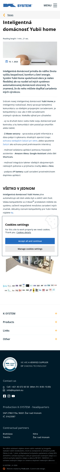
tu (12, 212)
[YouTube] (13, 396)
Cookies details (23, 232)
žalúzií (6, 144)
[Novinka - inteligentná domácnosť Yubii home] (30, 53)
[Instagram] (8, 396)
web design (40, 469)
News (10, 15)
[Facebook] (4, 396)
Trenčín (6, 437)
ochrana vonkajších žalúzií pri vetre (20, 140)
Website (10, 469)
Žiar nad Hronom (41, 437)
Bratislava (8, 433)
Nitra (35, 433)
